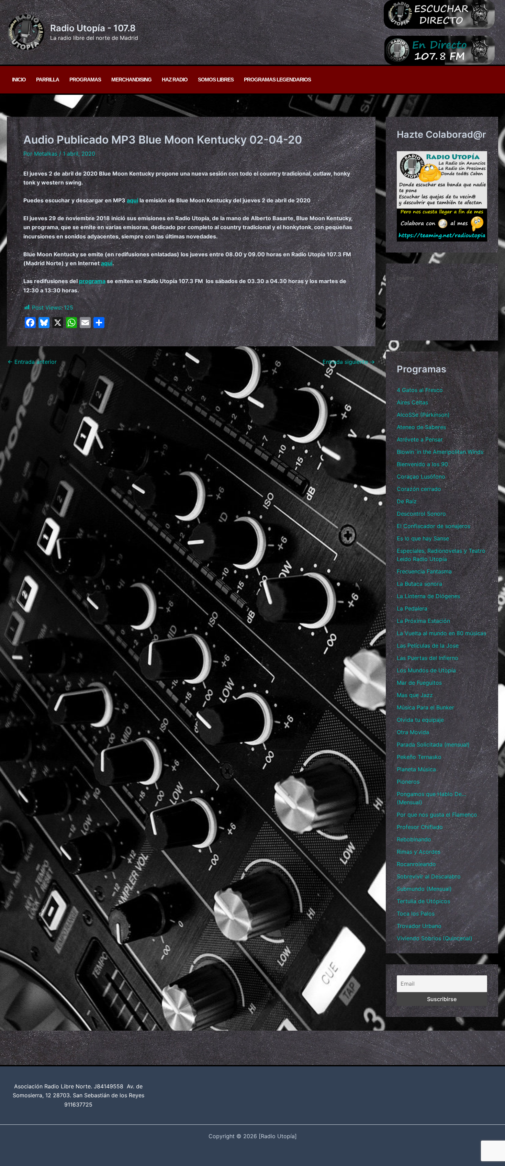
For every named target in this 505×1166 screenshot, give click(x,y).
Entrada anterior (32, 362)
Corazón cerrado (419, 488)
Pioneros (408, 781)
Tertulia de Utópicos (423, 901)
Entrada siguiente (349, 362)
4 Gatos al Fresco (420, 389)
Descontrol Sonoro (421, 513)
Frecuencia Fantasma (424, 571)
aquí (132, 200)
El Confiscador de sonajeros (433, 526)
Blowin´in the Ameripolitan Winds (440, 451)
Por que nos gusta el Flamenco (437, 814)
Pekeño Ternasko (419, 756)
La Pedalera (412, 608)
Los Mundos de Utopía (426, 670)
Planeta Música (416, 769)
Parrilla (47, 79)
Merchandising (131, 79)
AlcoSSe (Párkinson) (423, 414)
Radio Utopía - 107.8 (93, 28)
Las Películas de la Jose (428, 645)
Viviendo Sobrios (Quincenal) (434, 938)
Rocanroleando (416, 864)
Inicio (19, 79)
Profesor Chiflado (420, 826)
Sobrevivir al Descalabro (429, 876)
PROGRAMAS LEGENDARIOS (277, 79)
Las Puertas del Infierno (427, 657)
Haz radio (175, 79)
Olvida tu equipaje (420, 719)
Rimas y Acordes (418, 851)
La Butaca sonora (419, 583)
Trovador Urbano (419, 925)
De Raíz (407, 501)
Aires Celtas (412, 402)
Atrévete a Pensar (420, 439)
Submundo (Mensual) (424, 888)
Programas (85, 79)
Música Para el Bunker (425, 707)
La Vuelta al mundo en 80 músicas (441, 633)
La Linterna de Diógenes (428, 596)
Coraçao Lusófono (421, 476)
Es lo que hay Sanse (423, 538)
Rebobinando (414, 839)
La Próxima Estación (423, 620)
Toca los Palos (416, 913)
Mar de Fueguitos (419, 682)
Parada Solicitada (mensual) (433, 744)
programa (92, 281)
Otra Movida (413, 732)
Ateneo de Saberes (421, 427)
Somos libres (216, 79)
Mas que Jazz (415, 695)
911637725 (78, 1104)
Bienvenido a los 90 (422, 464)
